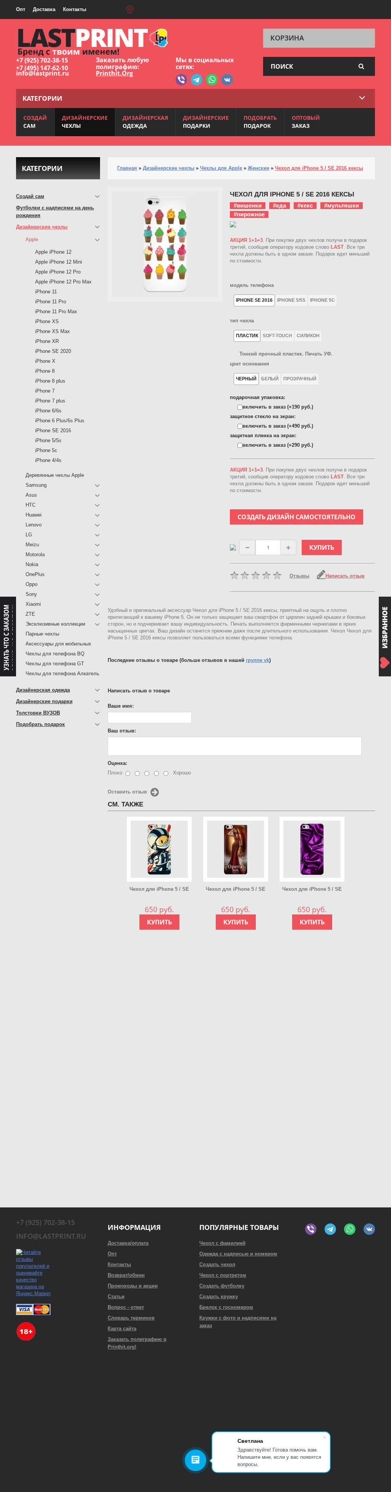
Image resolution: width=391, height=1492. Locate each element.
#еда (279, 205)
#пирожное (249, 214)
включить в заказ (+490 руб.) (277, 426)
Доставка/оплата (128, 1243)
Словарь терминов (131, 1318)
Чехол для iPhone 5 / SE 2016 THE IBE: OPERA (235, 889)
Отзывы (299, 576)
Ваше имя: (121, 706)
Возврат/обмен (126, 1275)
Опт (20, 9)
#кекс (305, 205)
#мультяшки (341, 205)
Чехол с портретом (222, 1275)
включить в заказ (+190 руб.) (277, 407)
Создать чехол (217, 1264)
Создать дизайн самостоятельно (296, 517)
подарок (260, 121)
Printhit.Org (114, 73)
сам (35, 121)
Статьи (116, 1296)
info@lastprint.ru (42, 73)
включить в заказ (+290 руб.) (277, 445)
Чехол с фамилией (222, 1243)
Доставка (44, 9)
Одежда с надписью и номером (238, 1254)
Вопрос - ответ (126, 1307)
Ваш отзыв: (122, 731)
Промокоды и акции (133, 1286)
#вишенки (248, 205)
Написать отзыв (345, 576)
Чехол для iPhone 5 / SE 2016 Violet (312, 889)
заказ (306, 121)
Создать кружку (218, 1296)
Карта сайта (122, 1328)
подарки (206, 121)
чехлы (85, 121)
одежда (145, 121)
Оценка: (117, 763)
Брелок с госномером (226, 1307)
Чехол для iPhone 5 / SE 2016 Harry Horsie (159, 889)
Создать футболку (221, 1286)
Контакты (74, 9)
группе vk (257, 660)
